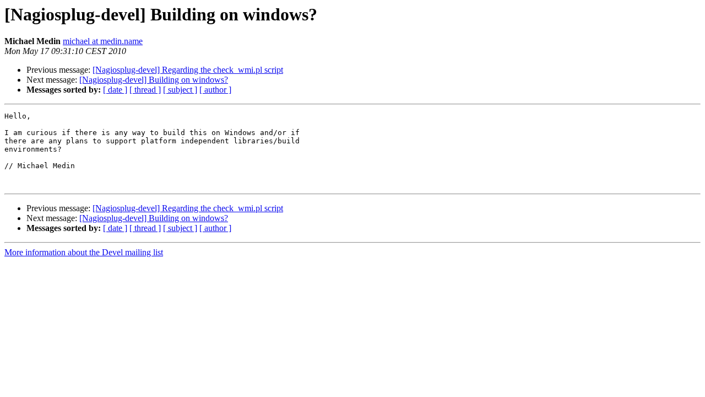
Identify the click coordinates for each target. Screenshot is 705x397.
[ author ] (215, 89)
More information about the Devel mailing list (83, 252)
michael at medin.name (103, 41)
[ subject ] (180, 89)
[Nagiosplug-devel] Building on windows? (153, 79)
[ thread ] (145, 89)
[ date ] (115, 89)
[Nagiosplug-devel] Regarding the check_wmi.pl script (188, 69)
